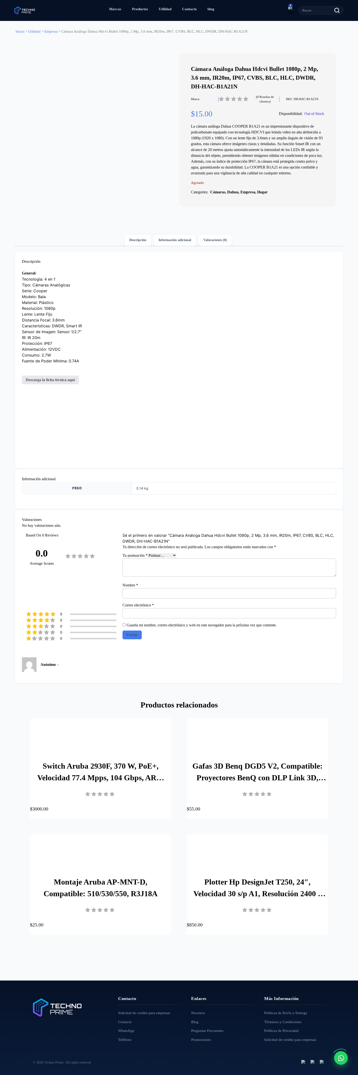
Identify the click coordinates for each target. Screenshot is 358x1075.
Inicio (20, 31)
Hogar (262, 192)
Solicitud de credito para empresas (144, 1013)
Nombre (130, 585)
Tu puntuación (135, 555)
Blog (194, 1022)
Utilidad (165, 9)
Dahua (232, 192)
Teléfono (125, 1040)
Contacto (189, 9)
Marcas (115, 9)
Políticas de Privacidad (281, 1031)
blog (210, 9)
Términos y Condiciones (282, 1022)
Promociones (201, 1040)
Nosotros (198, 1013)
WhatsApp (126, 1031)
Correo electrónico (138, 605)
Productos (140, 9)
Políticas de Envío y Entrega (285, 1013)
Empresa (50, 31)
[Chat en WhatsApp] (341, 1058)
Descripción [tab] (137, 240)
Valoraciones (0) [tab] (215, 240)
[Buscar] (337, 10)
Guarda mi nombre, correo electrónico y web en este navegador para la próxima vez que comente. (202, 625)
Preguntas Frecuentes (207, 1031)
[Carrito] (291, 10)
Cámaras (217, 192)
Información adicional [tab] (175, 240)
